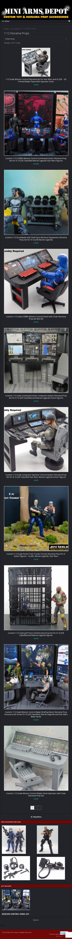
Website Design (53, 934)
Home (6, 28)
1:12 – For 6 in (15, 28)
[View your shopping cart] (69, 21)
